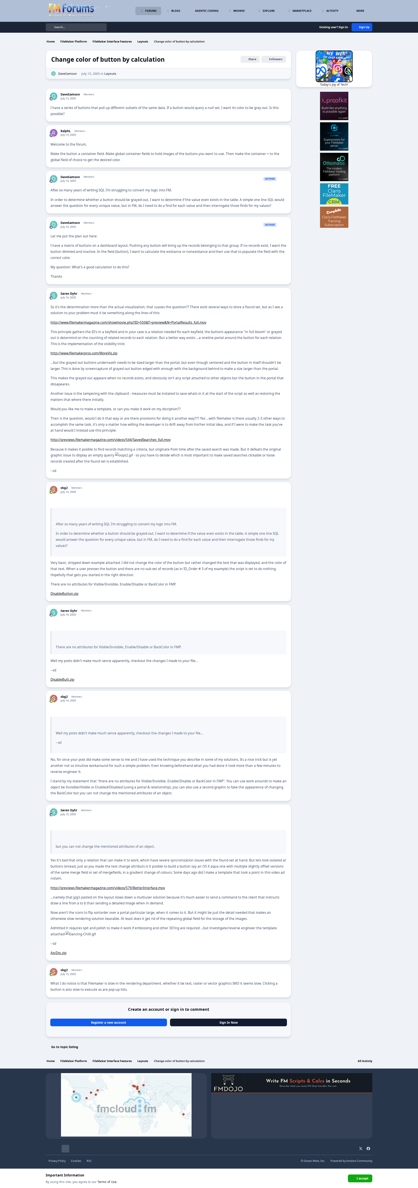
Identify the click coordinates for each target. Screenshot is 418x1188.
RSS (89, 1161)
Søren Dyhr (69, 294)
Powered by (351, 1161)
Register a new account (108, 1022)
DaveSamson (67, 73)
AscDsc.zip (58, 953)
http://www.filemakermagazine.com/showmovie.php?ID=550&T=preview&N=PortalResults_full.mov (128, 322)
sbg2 (64, 488)
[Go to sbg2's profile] (53, 490)
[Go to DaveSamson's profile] (53, 73)
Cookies (76, 1161)
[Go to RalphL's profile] (53, 133)
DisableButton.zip (64, 593)
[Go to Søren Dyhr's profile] (53, 295)
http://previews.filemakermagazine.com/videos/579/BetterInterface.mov (108, 888)
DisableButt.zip (62, 679)
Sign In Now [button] (228, 1022)
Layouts (110, 73)
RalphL (66, 131)
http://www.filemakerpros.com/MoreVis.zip (84, 353)
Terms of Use (107, 1182)
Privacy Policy (57, 1161)
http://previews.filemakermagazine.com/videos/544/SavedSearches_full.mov (111, 439)
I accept (362, 1178)
